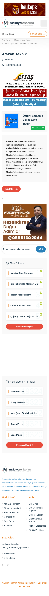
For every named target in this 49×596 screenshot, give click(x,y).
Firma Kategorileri (12, 508)
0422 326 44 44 (13, 65)
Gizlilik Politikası (36, 530)
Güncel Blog (10, 517)
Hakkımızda (9, 554)
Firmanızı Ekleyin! (24, 326)
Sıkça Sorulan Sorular (35, 520)
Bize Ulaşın (9, 558)
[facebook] (2, 565)
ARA (40, 249)
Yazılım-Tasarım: (17, 583)
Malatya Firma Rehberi (22, 40)
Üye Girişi (9, 34)
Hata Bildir (9, 189)
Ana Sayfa (6, 40)
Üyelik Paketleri (36, 515)
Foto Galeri (9, 521)
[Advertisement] (25, 355)
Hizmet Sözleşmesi (38, 526)
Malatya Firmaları (12, 504)
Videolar (8, 525)
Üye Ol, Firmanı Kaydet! (36, 509)
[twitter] (7, 565)
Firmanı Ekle (36, 34)
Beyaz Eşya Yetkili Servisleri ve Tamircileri (21, 43)
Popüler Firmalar (12, 512)
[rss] (12, 565)
